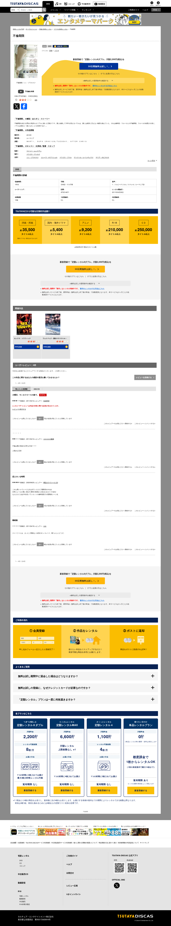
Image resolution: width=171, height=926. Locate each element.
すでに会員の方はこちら (110, 73)
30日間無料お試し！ (98, 66)
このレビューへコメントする (144, 423)
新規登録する (30, 790)
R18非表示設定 (24, 904)
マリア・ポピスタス (102, 157)
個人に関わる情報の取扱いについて (85, 843)
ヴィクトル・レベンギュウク (83, 157)
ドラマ (56, 50)
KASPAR (46, 401)
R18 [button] (155, 9)
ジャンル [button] (54, 9)
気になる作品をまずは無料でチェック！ (133, 826)
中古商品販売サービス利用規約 (61, 843)
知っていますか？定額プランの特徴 (77, 826)
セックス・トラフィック (22, 338)
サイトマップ (144, 843)
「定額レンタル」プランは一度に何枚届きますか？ (47, 699)
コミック (71, 4)
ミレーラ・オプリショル (49, 157)
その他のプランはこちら (87, 73)
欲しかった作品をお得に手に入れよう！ (50, 826)
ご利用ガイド (133, 9)
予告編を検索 (29, 91)
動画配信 (101, 4)
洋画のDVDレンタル (45, 29)
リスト (152, 5)
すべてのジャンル (31, 29)
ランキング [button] (86, 9)
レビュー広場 (72, 885)
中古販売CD (86, 4)
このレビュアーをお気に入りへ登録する (117, 423)
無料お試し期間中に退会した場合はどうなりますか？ (48, 676)
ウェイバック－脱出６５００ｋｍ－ (55, 338)
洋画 (50, 50)
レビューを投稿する (144, 377)
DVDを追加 (18, 347)
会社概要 (13, 843)
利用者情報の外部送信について (128, 843)
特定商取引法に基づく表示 (108, 843)
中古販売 (22, 901)
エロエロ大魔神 (48, 439)
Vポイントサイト (73, 894)
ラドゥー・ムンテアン (34, 151)
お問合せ (70, 873)
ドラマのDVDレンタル (61, 29)
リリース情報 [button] (69, 9)
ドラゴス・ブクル (66, 157)
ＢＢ (44, 526)
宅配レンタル (23, 896)
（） (36, 100)
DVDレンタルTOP (18, 29)
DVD (48, 4)
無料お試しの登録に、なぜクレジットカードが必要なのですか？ (54, 688)
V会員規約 (21, 843)
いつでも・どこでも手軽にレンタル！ (22, 826)
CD (60, 4)
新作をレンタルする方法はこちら (105, 85)
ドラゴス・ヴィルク (33, 154)
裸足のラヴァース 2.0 (50, 482)
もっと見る (151, 160)
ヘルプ (145, 9)
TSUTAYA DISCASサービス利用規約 (38, 843)
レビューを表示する (19, 409)
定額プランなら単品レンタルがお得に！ (105, 826)
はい (40, 418)
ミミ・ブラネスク (33, 157)
